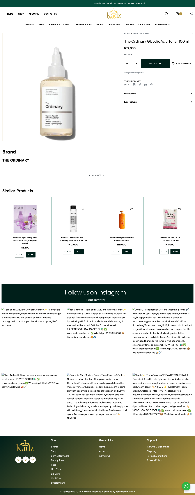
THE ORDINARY (132, 81)
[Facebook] (32, 459)
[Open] (191, 14)
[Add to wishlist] (34, 209)
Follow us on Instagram (95, 292)
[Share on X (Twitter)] (134, 84)
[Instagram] (18, 459)
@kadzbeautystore (95, 299)
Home (126, 33)
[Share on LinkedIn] (145, 84)
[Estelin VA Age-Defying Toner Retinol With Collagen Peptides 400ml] (25, 219)
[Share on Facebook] (139, 84)
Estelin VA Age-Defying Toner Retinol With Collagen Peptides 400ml (25, 240)
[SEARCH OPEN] (166, 14)
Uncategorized (140, 33)
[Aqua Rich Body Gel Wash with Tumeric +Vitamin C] (122, 219)
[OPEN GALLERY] (56, 87)
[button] (97, 175)
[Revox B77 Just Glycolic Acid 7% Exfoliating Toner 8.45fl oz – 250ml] (73, 219)
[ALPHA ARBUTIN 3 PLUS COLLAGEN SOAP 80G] (170, 219)
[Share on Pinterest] (151, 84)
